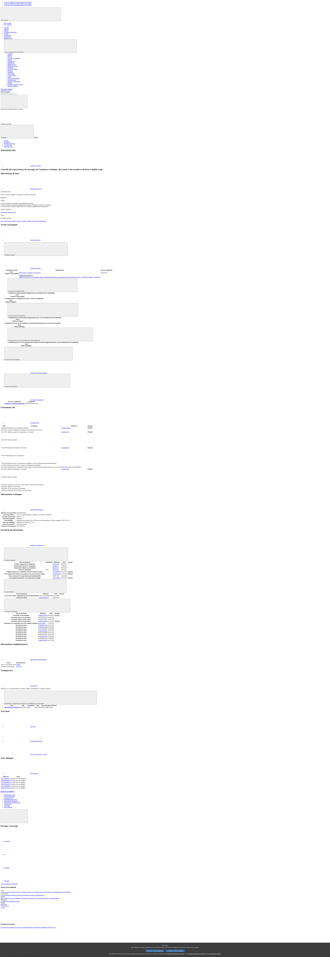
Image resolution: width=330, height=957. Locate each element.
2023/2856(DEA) (6, 786)
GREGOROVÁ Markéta (11, 707)
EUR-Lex (19, 666)
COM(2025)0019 (43, 631)
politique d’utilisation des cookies (197, 954)
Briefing (18, 664)
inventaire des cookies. (215, 954)
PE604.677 (56, 566)
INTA (29, 707)
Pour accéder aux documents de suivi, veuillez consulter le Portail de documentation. (23, 221)
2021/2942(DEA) (6, 778)
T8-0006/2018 (65, 448)
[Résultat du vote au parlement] (74, 461)
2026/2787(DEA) (6, 788)
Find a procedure (5, 92)
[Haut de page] (14, 816)
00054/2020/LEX (44, 597)
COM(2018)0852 (43, 621)
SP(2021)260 (41, 623)
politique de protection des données (176, 954)
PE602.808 (56, 564)
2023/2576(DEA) (6, 784)
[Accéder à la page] (74, 445)
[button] (27, 921)
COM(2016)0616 (66, 428)
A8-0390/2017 (65, 432)
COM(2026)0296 (43, 636)
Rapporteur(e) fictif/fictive (26, 275)
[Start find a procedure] (14, 101)
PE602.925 (56, 569)
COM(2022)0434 (43, 627)
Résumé (90, 428)
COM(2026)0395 (43, 640)
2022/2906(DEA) (6, 782)
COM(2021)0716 (43, 625)
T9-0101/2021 (65, 469)
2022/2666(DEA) (6, 780)
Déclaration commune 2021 (8, 212)
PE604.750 (56, 568)
